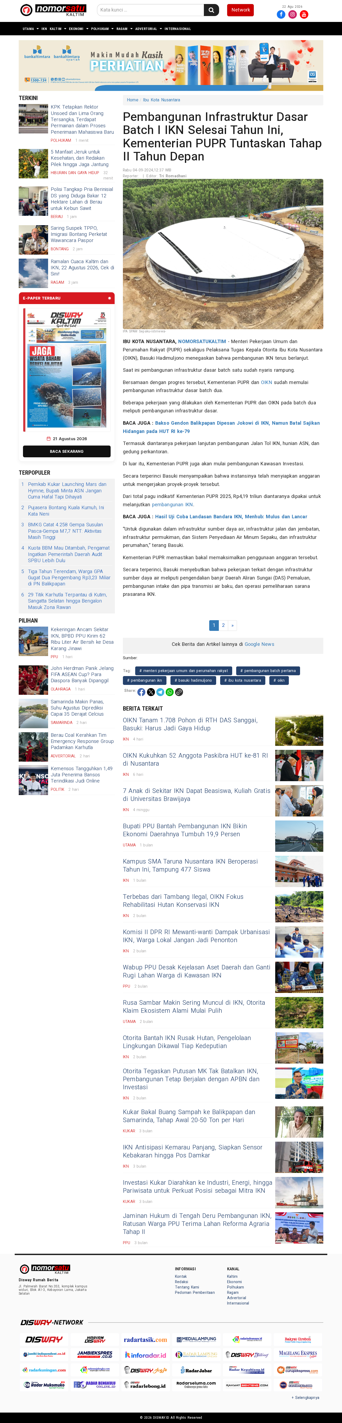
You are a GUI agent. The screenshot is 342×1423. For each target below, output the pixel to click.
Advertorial (146, 29)
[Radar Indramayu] (247, 1340)
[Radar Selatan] (297, 1385)
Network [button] (241, 10)
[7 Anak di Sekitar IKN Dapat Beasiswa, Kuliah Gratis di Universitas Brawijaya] (299, 800)
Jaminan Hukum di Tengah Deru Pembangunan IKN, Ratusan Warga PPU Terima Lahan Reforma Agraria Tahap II (197, 1224)
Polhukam (100, 29)
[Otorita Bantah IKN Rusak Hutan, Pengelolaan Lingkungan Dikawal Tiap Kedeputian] (299, 1048)
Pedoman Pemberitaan (195, 1292)
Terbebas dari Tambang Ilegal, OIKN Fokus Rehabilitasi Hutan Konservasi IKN (183, 901)
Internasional (178, 29)
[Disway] (44, 1340)
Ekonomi (76, 29)
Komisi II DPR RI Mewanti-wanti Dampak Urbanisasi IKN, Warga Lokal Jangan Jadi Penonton (196, 936)
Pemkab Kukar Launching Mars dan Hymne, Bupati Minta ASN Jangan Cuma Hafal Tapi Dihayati (64, 490)
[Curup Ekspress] (297, 1370)
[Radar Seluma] (196, 1385)
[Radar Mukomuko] (44, 1385)
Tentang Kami (187, 1287)
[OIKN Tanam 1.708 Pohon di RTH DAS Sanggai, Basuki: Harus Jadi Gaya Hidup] (299, 730)
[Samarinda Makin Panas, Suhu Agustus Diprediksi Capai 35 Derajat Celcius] (33, 713)
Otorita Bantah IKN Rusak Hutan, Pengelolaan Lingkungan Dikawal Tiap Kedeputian (187, 1042)
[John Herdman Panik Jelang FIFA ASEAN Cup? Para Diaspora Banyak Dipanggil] (33, 680)
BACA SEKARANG (67, 451)
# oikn (279, 680)
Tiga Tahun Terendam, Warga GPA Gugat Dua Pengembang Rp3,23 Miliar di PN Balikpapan (66, 578)
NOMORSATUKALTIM (202, 341)
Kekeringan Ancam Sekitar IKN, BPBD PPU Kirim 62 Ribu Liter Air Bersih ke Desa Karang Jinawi (82, 639)
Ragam (122, 29)
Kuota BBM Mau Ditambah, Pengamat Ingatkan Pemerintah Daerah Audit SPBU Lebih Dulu (65, 554)
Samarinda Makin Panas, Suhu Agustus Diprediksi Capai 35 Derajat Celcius (77, 708)
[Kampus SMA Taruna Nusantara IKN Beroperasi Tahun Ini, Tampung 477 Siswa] (299, 871)
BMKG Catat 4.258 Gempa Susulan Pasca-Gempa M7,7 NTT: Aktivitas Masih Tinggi (62, 531)
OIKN (266, 382)
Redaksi (181, 1282)
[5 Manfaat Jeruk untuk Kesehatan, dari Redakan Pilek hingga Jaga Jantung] (33, 163)
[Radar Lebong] (145, 1385)
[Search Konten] (211, 10)
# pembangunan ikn (144, 680)
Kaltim (55, 29)
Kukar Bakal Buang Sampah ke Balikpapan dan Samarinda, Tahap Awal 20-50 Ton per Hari (189, 1116)
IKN (44, 29)
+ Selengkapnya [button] (305, 1398)
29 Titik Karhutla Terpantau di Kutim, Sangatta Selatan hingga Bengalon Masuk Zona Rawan (64, 601)
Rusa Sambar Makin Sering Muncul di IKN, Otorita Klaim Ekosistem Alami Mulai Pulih (194, 1006)
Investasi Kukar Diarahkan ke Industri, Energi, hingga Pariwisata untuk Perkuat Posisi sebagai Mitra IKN (197, 1186)
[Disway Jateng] (247, 1354)
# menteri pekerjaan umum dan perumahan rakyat (183, 671)
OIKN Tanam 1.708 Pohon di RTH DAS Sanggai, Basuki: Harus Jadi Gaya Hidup (190, 724)
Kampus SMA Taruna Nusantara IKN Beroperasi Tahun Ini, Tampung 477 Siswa (190, 865)
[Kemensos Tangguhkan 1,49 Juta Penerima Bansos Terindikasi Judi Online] (33, 780)
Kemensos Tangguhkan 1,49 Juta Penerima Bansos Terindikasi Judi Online (81, 775)
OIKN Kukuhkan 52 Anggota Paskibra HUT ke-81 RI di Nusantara (195, 759)
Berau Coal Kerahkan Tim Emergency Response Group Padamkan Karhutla (82, 741)
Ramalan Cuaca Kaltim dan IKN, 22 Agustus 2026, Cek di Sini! (82, 268)
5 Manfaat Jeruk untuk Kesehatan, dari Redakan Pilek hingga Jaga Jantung (79, 158)
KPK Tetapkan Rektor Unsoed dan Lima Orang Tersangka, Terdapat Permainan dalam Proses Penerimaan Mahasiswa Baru (82, 119)
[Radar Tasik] (145, 1340)
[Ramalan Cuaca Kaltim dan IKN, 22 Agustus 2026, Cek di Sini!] (33, 273)
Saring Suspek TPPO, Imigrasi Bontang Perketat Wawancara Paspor (79, 234)
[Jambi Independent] (44, 1354)
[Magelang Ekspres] (297, 1354)
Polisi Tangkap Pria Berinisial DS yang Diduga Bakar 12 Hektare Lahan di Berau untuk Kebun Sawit (82, 199)
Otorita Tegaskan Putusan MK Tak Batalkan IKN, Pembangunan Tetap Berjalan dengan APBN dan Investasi (191, 1079)
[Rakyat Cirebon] (297, 1340)
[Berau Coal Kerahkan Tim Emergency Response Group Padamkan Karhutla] (33, 747)
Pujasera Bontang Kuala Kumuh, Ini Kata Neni (62, 511)
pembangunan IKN (172, 504)
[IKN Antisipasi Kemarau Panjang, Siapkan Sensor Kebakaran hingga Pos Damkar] (299, 1157)
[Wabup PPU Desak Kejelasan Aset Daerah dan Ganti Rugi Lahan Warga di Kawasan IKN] (299, 977)
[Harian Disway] (94, 1340)
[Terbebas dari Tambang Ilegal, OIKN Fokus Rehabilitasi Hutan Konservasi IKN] (299, 906)
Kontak (181, 1276)
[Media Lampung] (196, 1340)
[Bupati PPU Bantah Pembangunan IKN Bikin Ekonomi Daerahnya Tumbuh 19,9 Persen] (299, 836)
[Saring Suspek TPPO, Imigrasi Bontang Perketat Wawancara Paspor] (33, 240)
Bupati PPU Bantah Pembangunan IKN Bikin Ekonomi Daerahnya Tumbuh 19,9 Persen (185, 830)
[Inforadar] (145, 1354)
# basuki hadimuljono (193, 680)
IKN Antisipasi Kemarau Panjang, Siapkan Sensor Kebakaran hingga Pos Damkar (193, 1151)
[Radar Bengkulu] (94, 1385)
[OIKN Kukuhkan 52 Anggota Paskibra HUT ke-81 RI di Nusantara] (299, 765)
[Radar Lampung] (196, 1354)
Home (132, 100)
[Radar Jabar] (196, 1370)
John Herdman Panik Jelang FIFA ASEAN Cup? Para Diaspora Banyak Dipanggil (82, 675)
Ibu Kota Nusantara (161, 100)
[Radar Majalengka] (94, 1370)
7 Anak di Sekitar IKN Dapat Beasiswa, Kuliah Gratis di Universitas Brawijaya (196, 795)
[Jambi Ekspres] (94, 1354)
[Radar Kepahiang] (247, 1370)
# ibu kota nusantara (242, 680)
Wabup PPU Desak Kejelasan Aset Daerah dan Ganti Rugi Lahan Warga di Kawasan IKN (196, 971)
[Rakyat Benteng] (247, 1385)
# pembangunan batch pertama (268, 671)
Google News (259, 644)
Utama (28, 29)
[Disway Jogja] (145, 1370)
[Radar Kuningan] (44, 1370)
